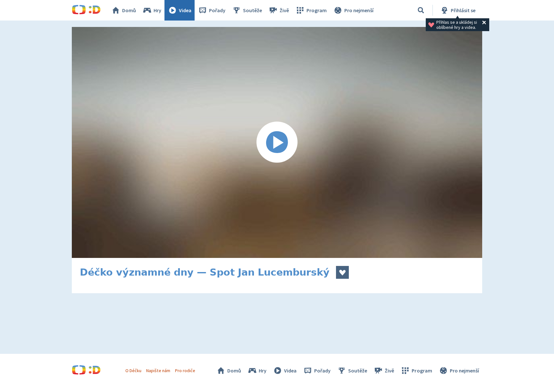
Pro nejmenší (359, 10)
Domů (129, 10)
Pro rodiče (185, 370)
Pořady (217, 10)
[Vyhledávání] (420, 10)
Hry (157, 10)
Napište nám (158, 370)
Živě (284, 10)
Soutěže (252, 10)
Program (316, 10)
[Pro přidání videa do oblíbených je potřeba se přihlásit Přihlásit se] (342, 272)
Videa (185, 10)
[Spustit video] (277, 142)
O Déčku (133, 370)
